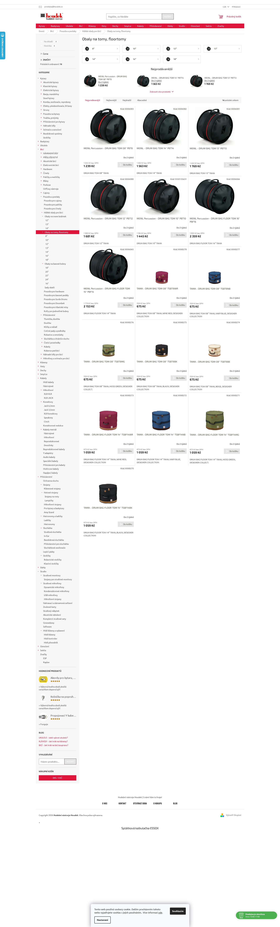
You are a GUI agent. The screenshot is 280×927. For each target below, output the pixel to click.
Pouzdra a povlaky (51, 196)
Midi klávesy (49, 634)
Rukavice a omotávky (53, 334)
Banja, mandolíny (51, 94)
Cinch (46, 421)
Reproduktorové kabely (54, 449)
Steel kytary (48, 98)
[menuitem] (42, 26)
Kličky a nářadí (50, 326)
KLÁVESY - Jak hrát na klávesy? (53, 741)
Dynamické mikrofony (54, 587)
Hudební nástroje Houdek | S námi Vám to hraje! (140, 797)
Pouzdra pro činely (52, 208)
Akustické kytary (50, 82)
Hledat (167, 16)
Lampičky (49, 500)
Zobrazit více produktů (160, 91)
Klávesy (43, 362)
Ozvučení (44, 646)
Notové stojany (51, 492)
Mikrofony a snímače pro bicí (56, 358)
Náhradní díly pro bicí (53, 354)
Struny (46, 109)
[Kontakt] (122, 803)
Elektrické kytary (51, 90)
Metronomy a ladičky (52, 516)
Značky (43, 654)
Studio (43, 571)
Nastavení (102, 919)
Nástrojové (48, 386)
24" (47, 279)
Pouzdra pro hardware (54, 291)
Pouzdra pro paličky (53, 204)
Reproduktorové (51, 441)
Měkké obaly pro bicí (53, 212)
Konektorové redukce (53, 425)
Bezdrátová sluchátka (54, 540)
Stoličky (47, 137)
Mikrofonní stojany (52, 504)
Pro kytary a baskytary (54, 508)
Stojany (46, 484)
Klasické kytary (50, 86)
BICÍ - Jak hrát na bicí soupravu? (53, 745)
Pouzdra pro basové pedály (56, 295)
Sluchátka (47, 528)
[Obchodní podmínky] (157, 803)
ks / (57, 778)
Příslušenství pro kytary (54, 121)
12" (47, 220)
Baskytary (44, 141)
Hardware (47, 169)
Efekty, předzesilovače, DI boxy (57, 106)
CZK (225, 6)
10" (47, 240)
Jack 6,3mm (49, 405)
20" (47, 271)
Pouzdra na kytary (51, 113)
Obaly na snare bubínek (55, 216)
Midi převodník (51, 642)
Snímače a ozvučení (52, 129)
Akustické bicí (49, 161)
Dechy (43, 370)
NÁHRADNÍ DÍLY (50, 153)
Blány (45, 180)
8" (46, 236)
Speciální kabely (50, 461)
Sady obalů (50, 287)
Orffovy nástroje (50, 188)
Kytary (43, 78)
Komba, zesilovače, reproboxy (57, 102)
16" (47, 255)
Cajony (46, 192)
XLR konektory (50, 413)
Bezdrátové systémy (52, 133)
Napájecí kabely (50, 472)
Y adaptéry (48, 453)
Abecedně (142, 100)
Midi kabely (48, 382)
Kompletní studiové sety (54, 618)
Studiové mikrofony (52, 583)
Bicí (42, 149)
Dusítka (47, 323)
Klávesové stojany (52, 488)
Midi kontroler (50, 638)
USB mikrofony (51, 595)
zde (160, 912)
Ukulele (43, 145)
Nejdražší (127, 100)
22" (47, 275)
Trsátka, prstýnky (51, 117)
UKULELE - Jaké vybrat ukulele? (53, 738)
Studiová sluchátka (52, 532)
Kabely (47, 346)
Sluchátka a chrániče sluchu (56, 338)
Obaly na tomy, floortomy (56, 232)
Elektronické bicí (51, 165)
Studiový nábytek (51, 610)
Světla (43, 650)
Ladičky (47, 520)
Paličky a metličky (51, 177)
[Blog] (175, 803)
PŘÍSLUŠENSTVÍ (50, 157)
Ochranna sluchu (51, 480)
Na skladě (50, 41)
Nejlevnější (111, 100)
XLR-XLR (48, 393)
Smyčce (43, 374)
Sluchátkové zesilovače (54, 547)
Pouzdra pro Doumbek (54, 303)
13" (47, 224)
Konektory (48, 401)
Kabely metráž (50, 429)
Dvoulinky (48, 445)
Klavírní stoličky (51, 563)
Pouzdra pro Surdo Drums (55, 299)
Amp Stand (49, 512)
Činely (46, 173)
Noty (42, 366)
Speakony (48, 417)
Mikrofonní (48, 390)
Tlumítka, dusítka (52, 319)
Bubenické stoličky (52, 559)
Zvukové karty (49, 606)
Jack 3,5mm (49, 409)
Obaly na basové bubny (55, 263)
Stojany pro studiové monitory (58, 579)
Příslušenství (49, 315)
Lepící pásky (48, 551)
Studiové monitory (51, 575)
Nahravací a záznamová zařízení (57, 603)
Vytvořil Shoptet (233, 814)
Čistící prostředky (52, 342)
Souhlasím (178, 911)
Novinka (49, 45)
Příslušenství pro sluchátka (56, 543)
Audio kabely (49, 457)
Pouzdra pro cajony (53, 200)
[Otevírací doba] (140, 803)
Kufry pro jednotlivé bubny (56, 311)
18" (47, 259)
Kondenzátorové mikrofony (56, 591)
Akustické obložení (52, 614)
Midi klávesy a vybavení (54, 630)
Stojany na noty (52, 496)
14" (47, 228)
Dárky (43, 567)
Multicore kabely (51, 468)
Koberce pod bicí (52, 350)
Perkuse (47, 184)
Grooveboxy (48, 622)
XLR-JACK (48, 397)
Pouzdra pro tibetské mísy (56, 307)
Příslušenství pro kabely (54, 465)
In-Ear (46, 536)
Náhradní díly (49, 125)
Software (47, 626)
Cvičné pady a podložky (54, 330)
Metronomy (49, 524)
